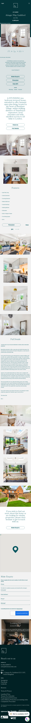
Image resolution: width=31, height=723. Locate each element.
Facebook (20, 89)
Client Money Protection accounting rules (14, 700)
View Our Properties (15, 635)
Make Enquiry (15, 76)
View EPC (15, 84)
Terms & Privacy (19, 608)
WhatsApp (11, 89)
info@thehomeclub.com (8, 667)
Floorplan (15, 80)
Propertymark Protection (9, 698)
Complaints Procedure (8, 702)
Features (15, 125)
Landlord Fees (5, 694)
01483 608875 (6, 665)
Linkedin (15, 89)
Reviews (3, 688)
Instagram (4, 680)
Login (2, 3)
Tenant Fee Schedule (7, 696)
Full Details (15, 128)
